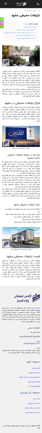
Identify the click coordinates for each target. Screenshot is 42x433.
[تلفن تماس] (2, 19)
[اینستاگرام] (2, 23)
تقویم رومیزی (36, 368)
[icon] (38, 4)
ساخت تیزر (36, 399)
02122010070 (35, 337)
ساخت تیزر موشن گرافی (32, 412)
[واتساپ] (2, 26)
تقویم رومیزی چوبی (34, 381)
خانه (39, 11)
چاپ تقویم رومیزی (34, 372)
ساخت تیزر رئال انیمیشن (32, 408)
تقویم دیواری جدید (34, 386)
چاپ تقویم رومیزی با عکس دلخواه (29, 377)
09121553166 (24, 337)
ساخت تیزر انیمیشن (34, 403)
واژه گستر (9, 118)
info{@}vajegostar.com (32, 343)
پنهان (26, 24)
